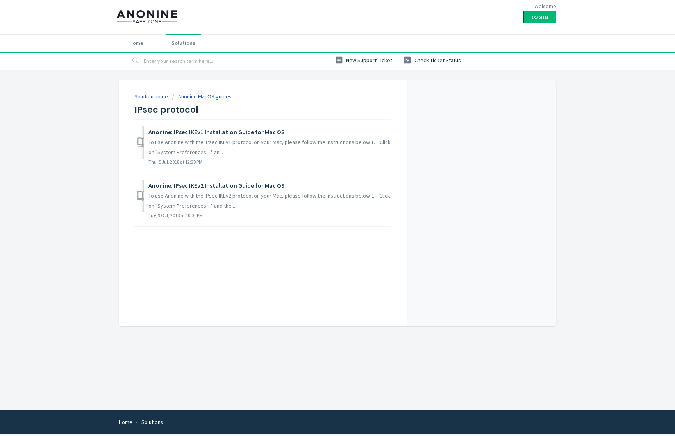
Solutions (183, 42)
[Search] (135, 61)
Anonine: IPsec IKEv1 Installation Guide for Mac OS (216, 132)
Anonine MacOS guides (205, 96)
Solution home (151, 96)
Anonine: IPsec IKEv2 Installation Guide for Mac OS (216, 185)
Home (136, 42)
